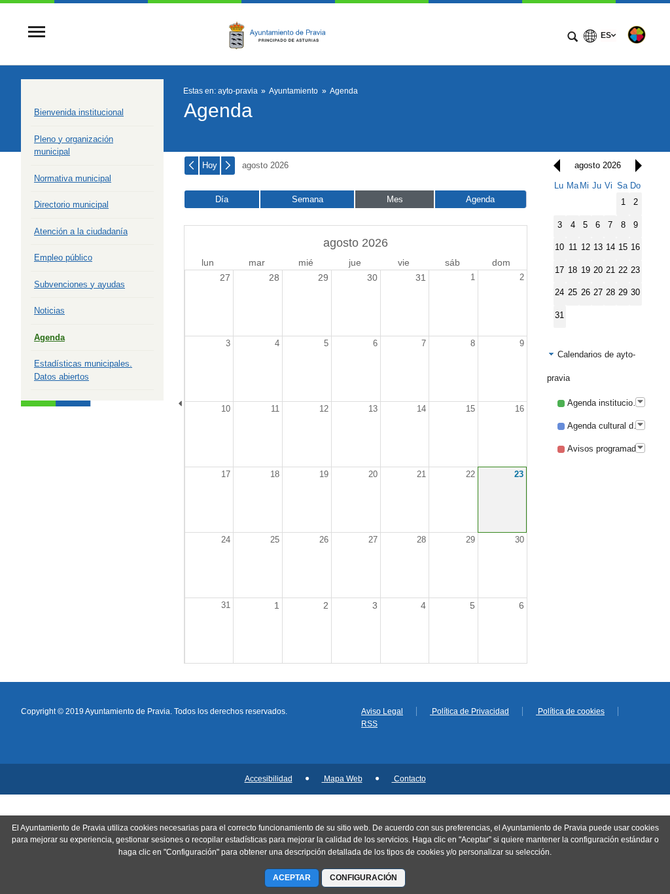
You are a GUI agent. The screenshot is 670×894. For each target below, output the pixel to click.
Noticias (49, 310)
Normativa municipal (72, 178)
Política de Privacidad (469, 711)
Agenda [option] (480, 199)
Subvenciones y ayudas (79, 284)
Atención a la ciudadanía (81, 231)
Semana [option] (307, 199)
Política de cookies (570, 711)
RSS (369, 723)
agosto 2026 (265, 165)
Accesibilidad (268, 778)
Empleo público (63, 257)
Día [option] (221, 199)
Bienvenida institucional (79, 112)
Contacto (409, 778)
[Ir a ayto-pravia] (280, 33)
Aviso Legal (382, 711)
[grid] (598, 254)
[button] (553, 165)
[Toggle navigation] (36, 33)
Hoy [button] (209, 165)
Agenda (49, 337)
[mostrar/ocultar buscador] (572, 37)
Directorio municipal (71, 204)
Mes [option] (395, 199)
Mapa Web (342, 778)
